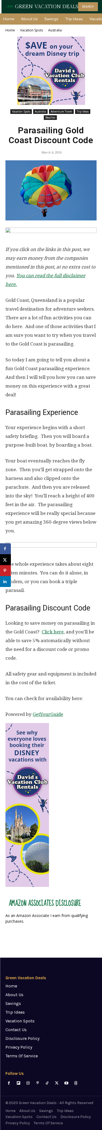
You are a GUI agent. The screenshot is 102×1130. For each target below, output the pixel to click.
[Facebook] (8, 1083)
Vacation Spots (31, 30)
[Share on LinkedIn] (5, 581)
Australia (55, 30)
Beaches (50, 117)
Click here (53, 632)
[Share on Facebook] (5, 548)
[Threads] (75, 1083)
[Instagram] (27, 1083)
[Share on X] (5, 559)
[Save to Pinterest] (5, 570)
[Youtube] (66, 1083)
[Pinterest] (37, 1083)
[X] (56, 1083)
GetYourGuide (48, 714)
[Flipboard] (18, 1083)
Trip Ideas (83, 111)
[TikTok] (47, 1083)
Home (10, 30)
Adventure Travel (61, 111)
